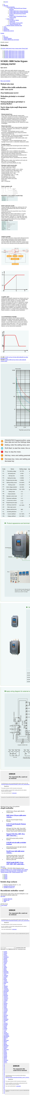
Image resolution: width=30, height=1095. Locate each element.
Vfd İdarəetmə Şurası (22, 870)
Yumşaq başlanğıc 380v (6, 872)
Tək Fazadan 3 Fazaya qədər (16, 22)
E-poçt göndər (4, 905)
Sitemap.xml (6, 900)
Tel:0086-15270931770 (8, 887)
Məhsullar (5, 5)
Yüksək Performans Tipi (15, 24)
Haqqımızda (6, 29)
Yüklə (4, 26)
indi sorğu (3, 896)
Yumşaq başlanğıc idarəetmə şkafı (14, 25)
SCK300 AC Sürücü (14, 20)
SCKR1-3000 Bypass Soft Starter (11, 39)
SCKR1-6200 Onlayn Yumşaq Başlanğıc (18, 11)
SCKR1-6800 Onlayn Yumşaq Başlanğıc (18, 12)
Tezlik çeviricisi (10, 18)
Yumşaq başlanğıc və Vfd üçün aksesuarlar (14, 870)
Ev (4, 4)
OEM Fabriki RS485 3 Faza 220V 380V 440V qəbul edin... (15, 863)
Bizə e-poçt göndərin (5, 80)
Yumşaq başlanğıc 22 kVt (6, 869)
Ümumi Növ (12, 21)
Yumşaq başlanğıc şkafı (18, 869)
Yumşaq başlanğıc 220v (17, 872)
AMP (4, 901)
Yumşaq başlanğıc (10, 7)
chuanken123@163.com (9, 886)
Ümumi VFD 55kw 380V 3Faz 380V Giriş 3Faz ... (15, 834)
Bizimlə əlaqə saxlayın (8, 30)
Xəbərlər (5, 28)
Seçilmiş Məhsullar (7, 898)
